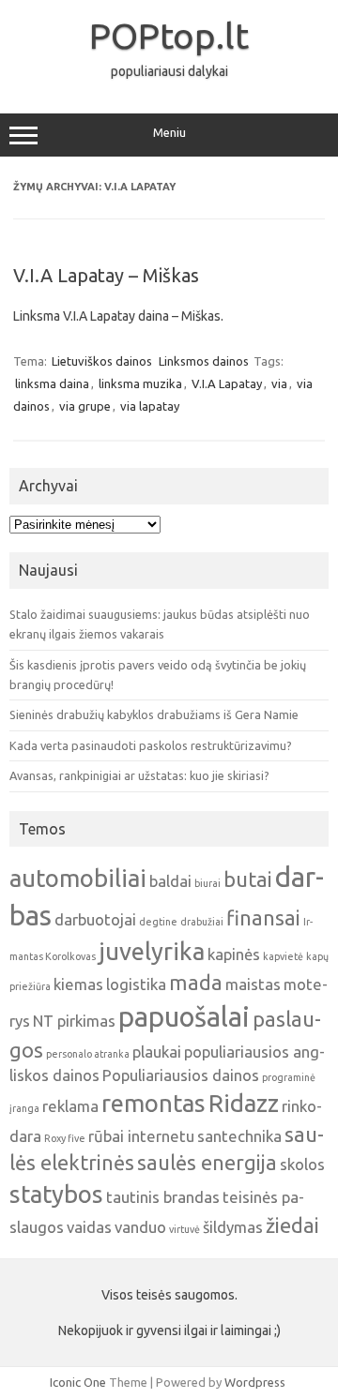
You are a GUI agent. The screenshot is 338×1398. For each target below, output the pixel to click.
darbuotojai (95, 919)
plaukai (156, 1051)
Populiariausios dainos (180, 1075)
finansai (263, 918)
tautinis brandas (163, 1197)
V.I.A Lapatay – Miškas (106, 275)
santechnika (239, 1136)
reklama (70, 1106)
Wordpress (254, 1382)
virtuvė (184, 1229)
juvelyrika (152, 951)
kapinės (233, 954)
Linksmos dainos (204, 361)
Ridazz (243, 1103)
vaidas (89, 1227)
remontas (153, 1103)
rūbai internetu (141, 1136)
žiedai (292, 1225)
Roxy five (64, 1138)
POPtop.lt (169, 35)
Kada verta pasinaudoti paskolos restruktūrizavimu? (150, 745)
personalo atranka (88, 1054)
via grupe (85, 406)
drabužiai (201, 921)
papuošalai (184, 1016)
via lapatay (149, 406)
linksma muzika (140, 383)
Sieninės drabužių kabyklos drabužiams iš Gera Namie (154, 714)
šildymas (233, 1227)
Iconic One (78, 1382)
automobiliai (77, 878)
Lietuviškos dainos (102, 361)
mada (196, 982)
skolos (302, 1164)
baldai (170, 881)
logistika (136, 984)
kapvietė (283, 956)
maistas (253, 984)
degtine (158, 921)
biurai (207, 883)
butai (247, 879)
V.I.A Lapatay (227, 383)
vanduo (140, 1227)
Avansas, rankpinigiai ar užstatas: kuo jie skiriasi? (139, 775)
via (279, 383)
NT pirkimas (74, 1021)
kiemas (78, 984)
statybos (56, 1194)
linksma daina (52, 383)
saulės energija (207, 1162)
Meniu (169, 133)
